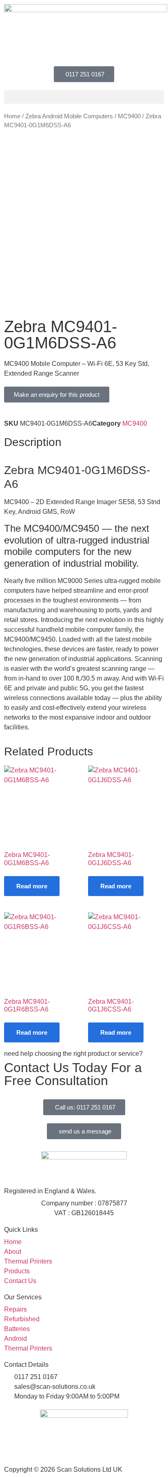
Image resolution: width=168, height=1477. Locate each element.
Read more (31, 886)
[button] (84, 97)
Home (12, 116)
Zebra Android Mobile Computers (69, 116)
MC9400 (129, 116)
